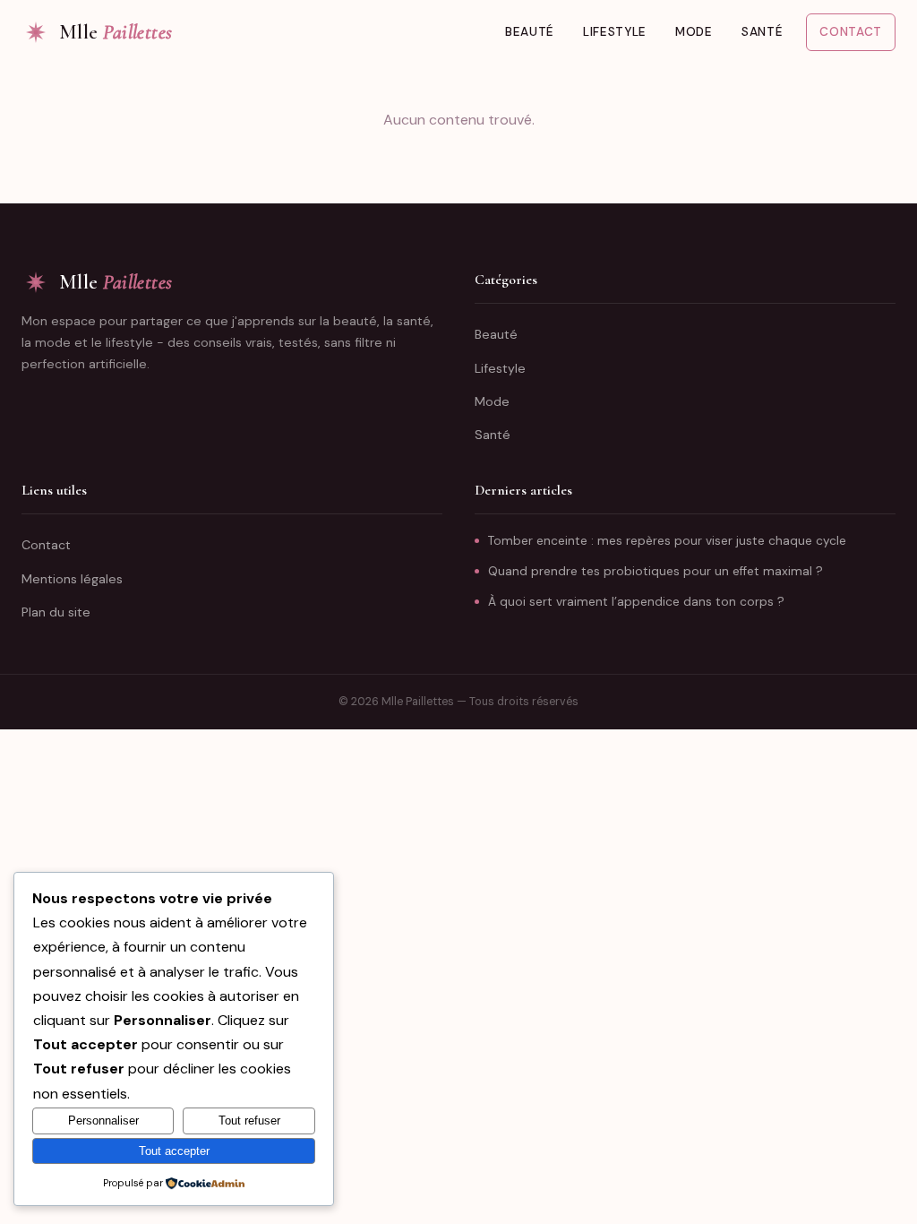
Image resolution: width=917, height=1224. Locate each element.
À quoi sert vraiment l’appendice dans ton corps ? (636, 601)
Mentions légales (72, 579)
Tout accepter (174, 1151)
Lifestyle (615, 31)
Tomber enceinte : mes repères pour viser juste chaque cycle (667, 540)
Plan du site (55, 612)
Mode (694, 31)
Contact (850, 31)
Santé (762, 31)
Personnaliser (103, 1120)
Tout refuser (249, 1120)
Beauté (529, 31)
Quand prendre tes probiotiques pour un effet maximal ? (655, 571)
